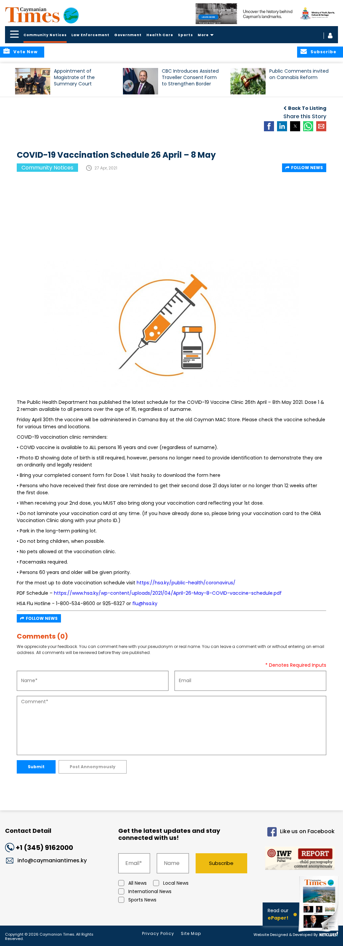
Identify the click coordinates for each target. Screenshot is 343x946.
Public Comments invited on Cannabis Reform (299, 74)
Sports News (142, 899)
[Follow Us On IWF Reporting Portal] (297, 859)
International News (150, 891)
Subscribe (221, 863)
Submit (36, 767)
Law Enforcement (90, 35)
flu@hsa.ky (144, 603)
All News (137, 883)
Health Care (159, 35)
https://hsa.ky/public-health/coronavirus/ (186, 582)
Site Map (191, 933)
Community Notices (45, 35)
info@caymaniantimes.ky (52, 860)
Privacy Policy (158, 933)
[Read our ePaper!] (319, 932)
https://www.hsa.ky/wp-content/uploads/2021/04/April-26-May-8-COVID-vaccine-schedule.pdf (168, 593)
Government (128, 35)
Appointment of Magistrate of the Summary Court (74, 77)
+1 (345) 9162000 (44, 847)
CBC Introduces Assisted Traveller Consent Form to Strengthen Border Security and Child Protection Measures (190, 80)
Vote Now (25, 52)
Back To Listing (307, 108)
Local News (176, 883)
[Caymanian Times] (42, 14)
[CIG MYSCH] (267, 13)
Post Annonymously (93, 767)
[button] (32, 81)
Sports (185, 35)
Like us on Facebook (307, 831)
